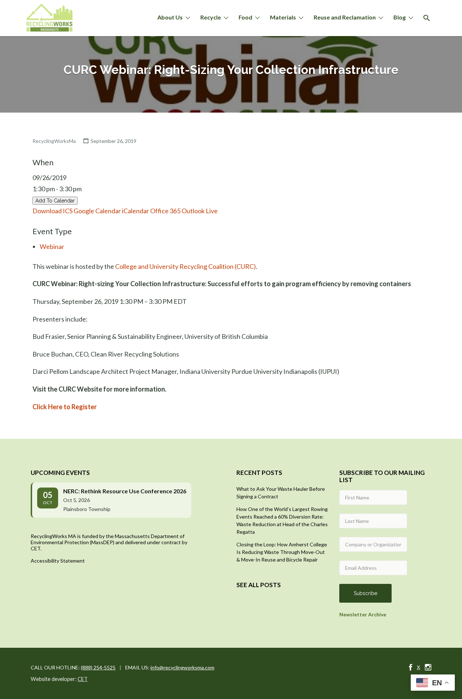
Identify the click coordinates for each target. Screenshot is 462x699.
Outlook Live (200, 211)
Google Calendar (97, 211)
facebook (410, 667)
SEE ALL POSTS (258, 585)
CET (83, 679)
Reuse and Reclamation (345, 17)
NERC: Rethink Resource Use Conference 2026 (124, 491)
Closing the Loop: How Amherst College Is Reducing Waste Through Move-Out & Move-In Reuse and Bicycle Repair (281, 552)
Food (245, 17)
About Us (170, 17)
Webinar (52, 246)
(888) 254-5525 (98, 667)
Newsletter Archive (362, 614)
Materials (283, 17)
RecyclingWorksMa (54, 141)
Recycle (210, 17)
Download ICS (52, 211)
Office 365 (165, 211)
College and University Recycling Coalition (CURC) (185, 266)
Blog (399, 17)
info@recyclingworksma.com (182, 667)
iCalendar (135, 211)
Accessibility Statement (58, 561)
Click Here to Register (64, 407)
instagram (428, 667)
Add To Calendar (55, 201)
